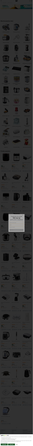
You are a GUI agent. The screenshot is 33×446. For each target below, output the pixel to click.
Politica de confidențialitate (4, 442)
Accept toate (4, 444)
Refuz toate (11, 444)
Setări (17, 444)
